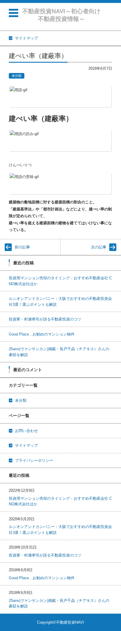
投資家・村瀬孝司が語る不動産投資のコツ (45, 319)
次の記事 (98, 247)
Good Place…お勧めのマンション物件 (42, 334)
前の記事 (22, 247)
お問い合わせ (26, 431)
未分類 (16, 75)
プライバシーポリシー (34, 460)
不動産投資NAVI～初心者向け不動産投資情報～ (61, 15)
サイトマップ (26, 445)
